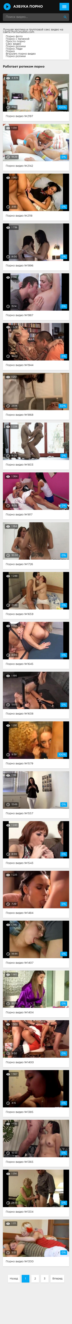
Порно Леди (14, 49)
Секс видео (13, 44)
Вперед (57, 1279)
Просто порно (15, 41)
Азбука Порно (28, 6)
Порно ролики (16, 46)
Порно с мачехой (17, 39)
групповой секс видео (44, 30)
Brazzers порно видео (21, 54)
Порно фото (14, 36)
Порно (10, 51)
